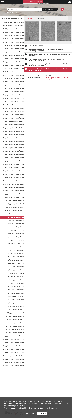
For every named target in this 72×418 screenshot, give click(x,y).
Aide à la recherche (14, 12)
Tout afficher (31, 18)
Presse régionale (50, 78)
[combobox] (50, 9)
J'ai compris (42, 413)
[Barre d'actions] (70, 18)
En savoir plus (29, 413)
